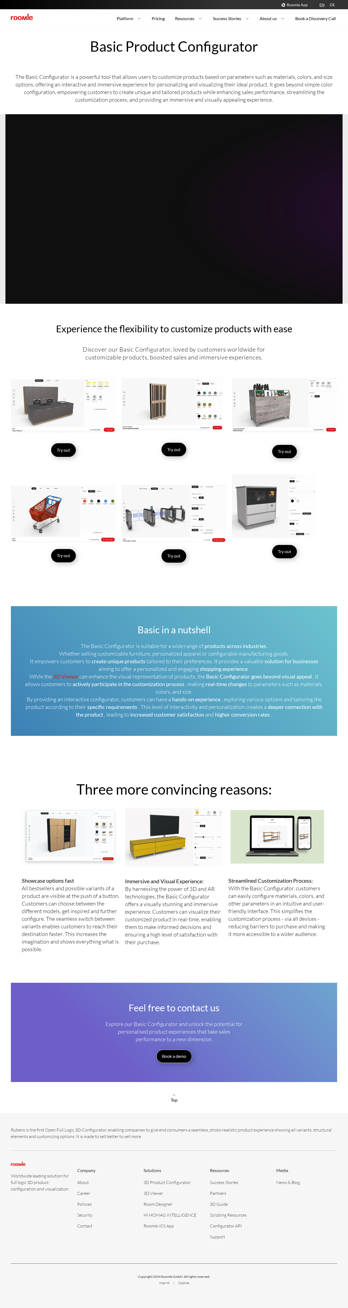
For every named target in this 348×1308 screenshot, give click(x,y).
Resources (184, 18)
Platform (125, 18)
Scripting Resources (228, 1214)
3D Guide (219, 1204)
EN (322, 4)
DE (332, 4)
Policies (84, 1204)
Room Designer (158, 1204)
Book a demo (174, 1056)
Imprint (164, 1283)
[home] (22, 16)
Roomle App (297, 4)
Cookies (183, 1283)
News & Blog (288, 1182)
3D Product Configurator (167, 1182)
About (83, 1182)
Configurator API (226, 1225)
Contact (84, 1225)
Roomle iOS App (159, 1225)
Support (217, 1236)
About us (268, 18)
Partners (218, 1193)
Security (84, 1214)
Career (83, 1193)
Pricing (158, 18)
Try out (63, 449)
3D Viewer (153, 1193)
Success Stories (227, 18)
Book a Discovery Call (315, 18)
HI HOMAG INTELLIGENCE (170, 1214)
